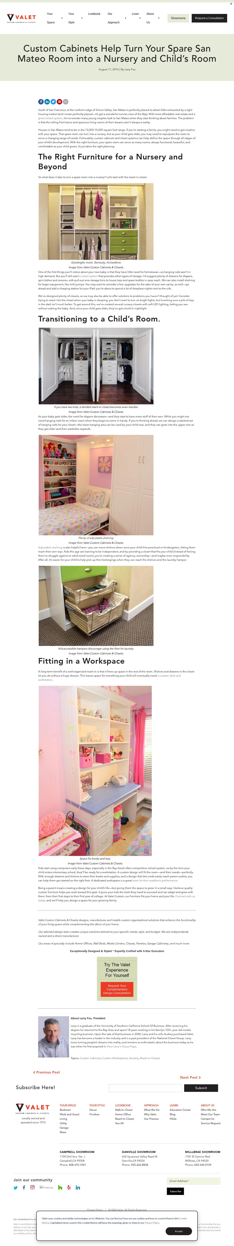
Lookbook (94, 13)
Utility (63, 1123)
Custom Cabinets (90, 1058)
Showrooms (178, 18)
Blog (172, 1114)
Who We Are (208, 1110)
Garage (64, 1127)
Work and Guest (69, 1114)
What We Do (151, 1110)
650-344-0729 (202, 1165)
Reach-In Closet (124, 1119)
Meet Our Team (210, 1114)
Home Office (123, 1114)
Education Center (180, 1110)
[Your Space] (62, 18)
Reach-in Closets (150, 1058)
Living (63, 1119)
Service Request (210, 1123)
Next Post (189, 1077)
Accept (179, 1231)
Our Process (151, 1119)
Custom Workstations (115, 1058)
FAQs (173, 1119)
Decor (93, 1110)
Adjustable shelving (50, 547)
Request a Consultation (209, 18)
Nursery (134, 1058)
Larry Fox (130, 69)
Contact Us (207, 1119)
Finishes (94, 1114)
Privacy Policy (152, 1222)
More (63, 1132)
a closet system (88, 276)
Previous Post (47, 1072)
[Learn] (140, 18)
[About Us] (158, 18)
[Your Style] (82, 18)
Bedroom (65, 1110)
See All (119, 1123)
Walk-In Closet (123, 1110)
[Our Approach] (125, 18)
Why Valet (150, 1114)
